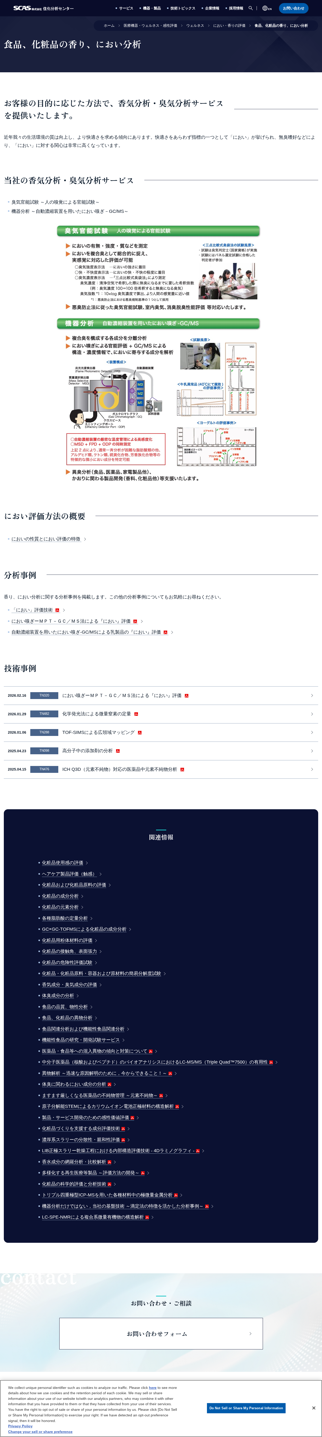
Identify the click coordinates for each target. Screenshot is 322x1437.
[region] (161, 1408)
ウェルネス (195, 25)
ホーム (109, 25)
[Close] (313, 1408)
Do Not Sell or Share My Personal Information (246, 1408)
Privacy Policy (20, 1426)
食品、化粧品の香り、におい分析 (281, 25)
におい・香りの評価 (229, 25)
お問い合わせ (293, 8)
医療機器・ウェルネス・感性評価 (150, 25)
